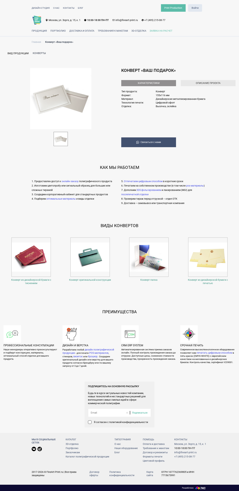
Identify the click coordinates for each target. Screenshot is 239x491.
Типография (122, 439)
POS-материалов (98, 353)
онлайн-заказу (70, 181)
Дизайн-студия (41, 8)
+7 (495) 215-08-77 (154, 20)
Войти (195, 7)
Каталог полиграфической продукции (87, 456)
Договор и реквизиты (155, 452)
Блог (80, 8)
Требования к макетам (113, 30)
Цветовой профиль (154, 460)
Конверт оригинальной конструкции (90, 279)
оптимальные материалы (61, 198)
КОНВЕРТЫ (39, 53)
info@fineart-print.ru (126, 20)
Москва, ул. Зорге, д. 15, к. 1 (64, 20)
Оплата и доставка (154, 444)
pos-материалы (195, 185)
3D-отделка (138, 30)
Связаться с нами (150, 142)
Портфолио (58, 30)
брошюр (92, 356)
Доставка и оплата (81, 30)
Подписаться (139, 412)
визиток (78, 356)
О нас (56, 8)
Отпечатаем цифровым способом (143, 181)
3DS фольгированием (148, 190)
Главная (36, 42)
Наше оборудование (126, 448)
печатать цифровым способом (214, 352)
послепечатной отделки (135, 194)
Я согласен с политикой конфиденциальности (121, 422)
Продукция (39, 30)
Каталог (71, 439)
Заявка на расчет (161, 30)
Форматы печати (152, 456)
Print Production (173, 7)
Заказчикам (73, 452)
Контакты (68, 8)
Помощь (148, 439)
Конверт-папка (148, 279)
